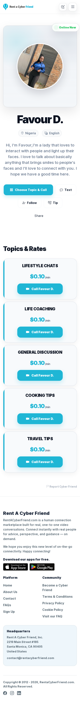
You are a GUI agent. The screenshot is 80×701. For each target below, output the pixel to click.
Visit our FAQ (52, 616)
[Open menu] (72, 7)
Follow (32, 203)
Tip (55, 203)
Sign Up (9, 612)
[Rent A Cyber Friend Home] (18, 7)
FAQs (7, 605)
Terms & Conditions (57, 596)
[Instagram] (12, 693)
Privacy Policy (53, 603)
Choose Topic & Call (31, 190)
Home (7, 585)
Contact (9, 598)
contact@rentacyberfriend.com (30, 658)
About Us (10, 592)
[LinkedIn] (19, 693)
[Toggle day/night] (63, 7)
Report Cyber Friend (63, 486)
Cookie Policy (52, 610)
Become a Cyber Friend (55, 587)
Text (68, 190)
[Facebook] (5, 693)
